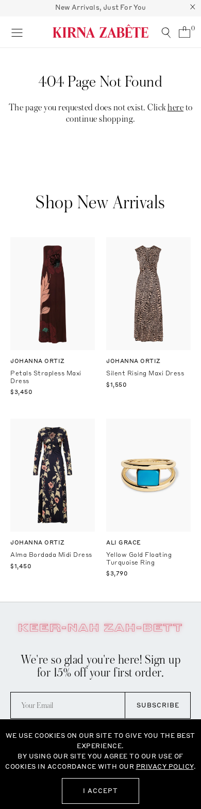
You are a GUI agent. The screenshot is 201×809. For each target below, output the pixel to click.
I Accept (100, 791)
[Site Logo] (100, 30)
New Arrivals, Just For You (100, 7)
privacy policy (165, 766)
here (175, 107)
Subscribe (158, 705)
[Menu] (17, 31)
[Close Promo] (193, 8)
